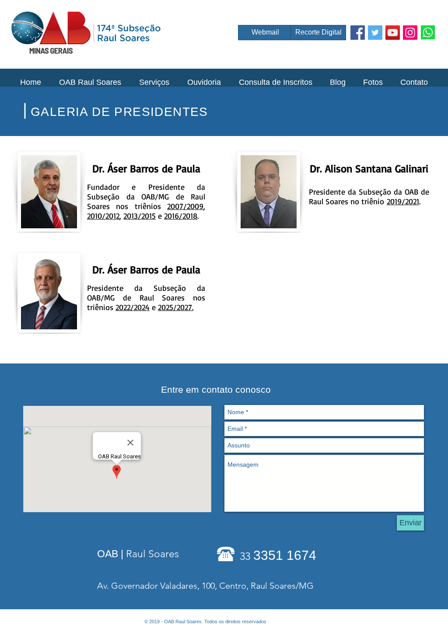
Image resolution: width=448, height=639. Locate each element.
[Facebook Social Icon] (357, 32)
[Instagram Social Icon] (410, 32)
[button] (90, 82)
